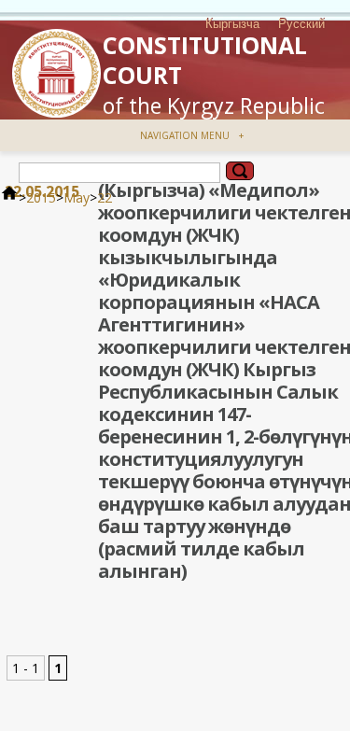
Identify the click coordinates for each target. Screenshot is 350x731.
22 (104, 197)
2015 (41, 197)
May (76, 197)
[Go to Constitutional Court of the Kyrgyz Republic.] (9, 197)
